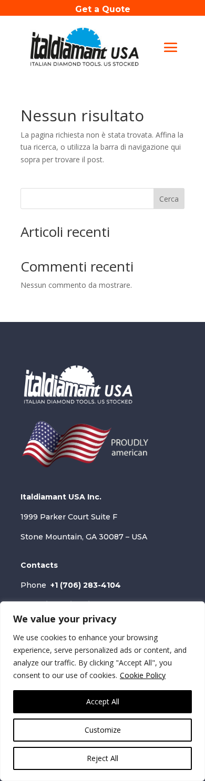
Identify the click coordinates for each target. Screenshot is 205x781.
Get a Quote (102, 9)
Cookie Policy (143, 675)
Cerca (169, 199)
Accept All (102, 701)
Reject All (102, 758)
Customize (103, 730)
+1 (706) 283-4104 (85, 585)
